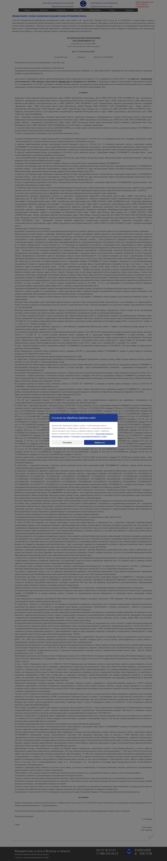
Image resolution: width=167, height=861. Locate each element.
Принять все (100, 442)
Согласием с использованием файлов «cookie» (89, 436)
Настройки (67, 442)
